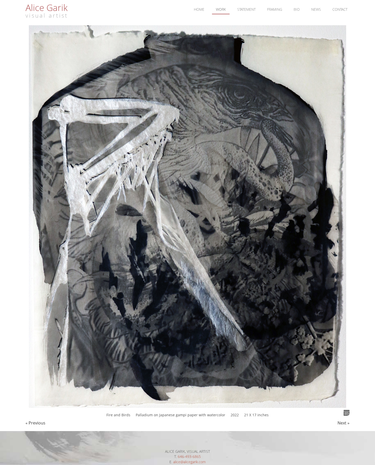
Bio (297, 9)
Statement (246, 9)
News (316, 9)
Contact (339, 9)
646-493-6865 (189, 456)
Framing (274, 9)
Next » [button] (343, 423)
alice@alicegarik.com (189, 461)
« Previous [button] (35, 423)
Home (199, 9)
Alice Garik (47, 7)
